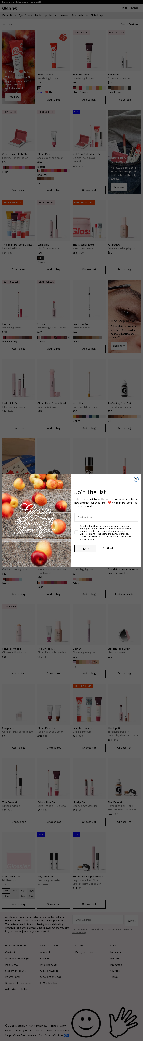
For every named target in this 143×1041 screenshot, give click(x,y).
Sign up (85, 548)
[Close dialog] (136, 479)
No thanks (109, 548)
